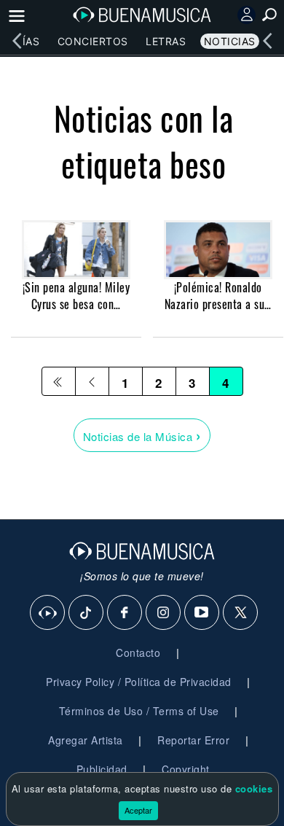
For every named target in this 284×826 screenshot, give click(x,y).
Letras (166, 41)
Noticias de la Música (142, 434)
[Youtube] (202, 613)
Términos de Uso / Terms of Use (139, 711)
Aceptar (138, 810)
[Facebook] (125, 613)
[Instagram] (163, 613)
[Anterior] (92, 381)
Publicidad (101, 769)
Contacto (138, 652)
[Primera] (59, 381)
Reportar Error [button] (193, 740)
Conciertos (93, 41)
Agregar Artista (85, 740)
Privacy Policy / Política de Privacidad (139, 681)
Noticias (230, 41)
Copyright (186, 769)
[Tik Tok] (86, 613)
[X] (241, 613)
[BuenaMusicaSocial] (48, 613)
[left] (16, 41)
